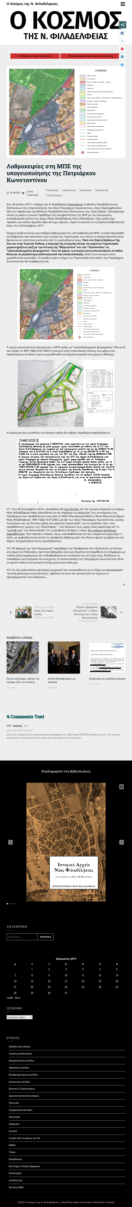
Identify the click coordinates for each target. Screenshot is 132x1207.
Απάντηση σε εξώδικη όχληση (107, 678)
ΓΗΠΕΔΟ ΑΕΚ (52, 190)
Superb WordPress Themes (99, 1202)
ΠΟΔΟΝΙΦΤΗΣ (101, 190)
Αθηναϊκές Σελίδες (19, 1067)
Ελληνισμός (15, 1173)
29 (32, 992)
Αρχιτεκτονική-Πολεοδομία (24, 1095)
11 (83, 974)
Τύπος (12, 1152)
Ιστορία (13, 1131)
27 (117, 986)
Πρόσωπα (14, 1123)
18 (83, 980)
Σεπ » (17, 997)
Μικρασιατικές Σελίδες (21, 1060)
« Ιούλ (10, 997)
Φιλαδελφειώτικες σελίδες (91, 56)
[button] (10, 842)
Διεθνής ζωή (15, 1180)
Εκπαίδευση (15, 1159)
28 (15, 992)
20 (117, 980)
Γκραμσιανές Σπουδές (20, 1109)
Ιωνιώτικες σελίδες (19, 1081)
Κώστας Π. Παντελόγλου (22, 1088)
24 (66, 986)
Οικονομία (14, 1116)
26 (100, 986)
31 (66, 992)
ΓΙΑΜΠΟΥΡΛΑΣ (69, 190)
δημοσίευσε (75, 204)
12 (100, 974)
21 (15, 986)
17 (66, 980)
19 (100, 980)
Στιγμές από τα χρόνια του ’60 (24, 1138)
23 (49, 986)
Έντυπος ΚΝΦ (16, 1187)
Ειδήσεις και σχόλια (35, 56)
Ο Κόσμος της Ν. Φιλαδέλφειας (32, 4)
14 (15, 980)
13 (117, 974)
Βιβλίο (12, 1145)
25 (83, 986)
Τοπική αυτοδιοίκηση (20, 1053)
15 (32, 980)
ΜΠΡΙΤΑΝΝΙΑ (85, 190)
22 (32, 986)
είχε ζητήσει (71, 509)
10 (66, 974)
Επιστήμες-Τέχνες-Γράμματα (24, 1166)
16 (49, 980)
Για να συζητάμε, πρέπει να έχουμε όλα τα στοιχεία (23, 680)
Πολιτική (14, 1102)
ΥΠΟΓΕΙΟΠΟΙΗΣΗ (54, 196)
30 (49, 992)
